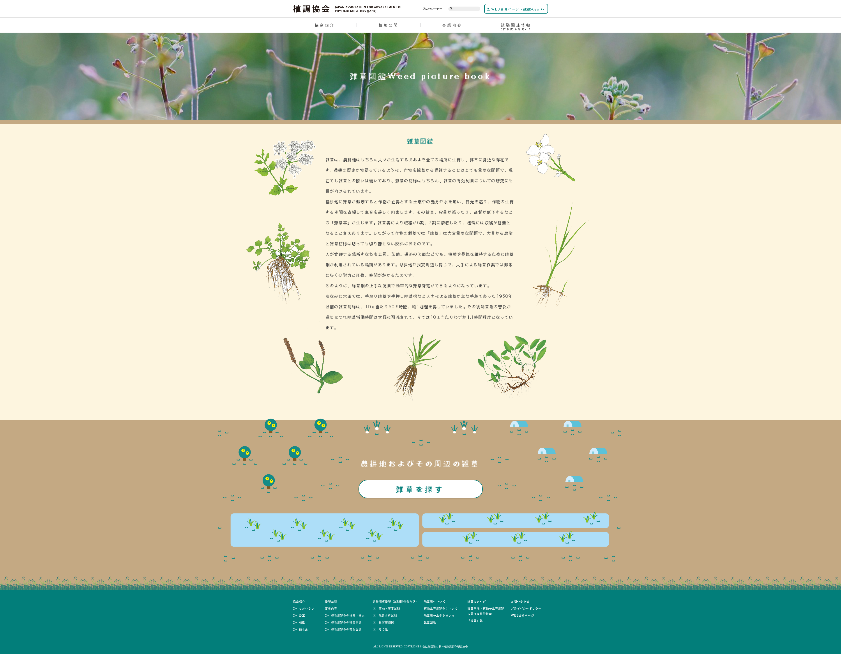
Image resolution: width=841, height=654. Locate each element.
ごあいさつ (306, 608)
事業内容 (452, 25)
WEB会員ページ (518, 9)
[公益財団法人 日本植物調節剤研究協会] (347, 8)
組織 (302, 622)
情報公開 (389, 25)
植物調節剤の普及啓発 (346, 629)
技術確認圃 (386, 622)
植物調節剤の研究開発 (346, 622)
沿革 (302, 615)
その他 (383, 629)
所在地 (303, 629)
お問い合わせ (434, 8)
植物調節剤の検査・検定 (348, 615)
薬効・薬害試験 (389, 608)
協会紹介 (325, 25)
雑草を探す (420, 489)
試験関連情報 (516, 26)
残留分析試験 (388, 615)
